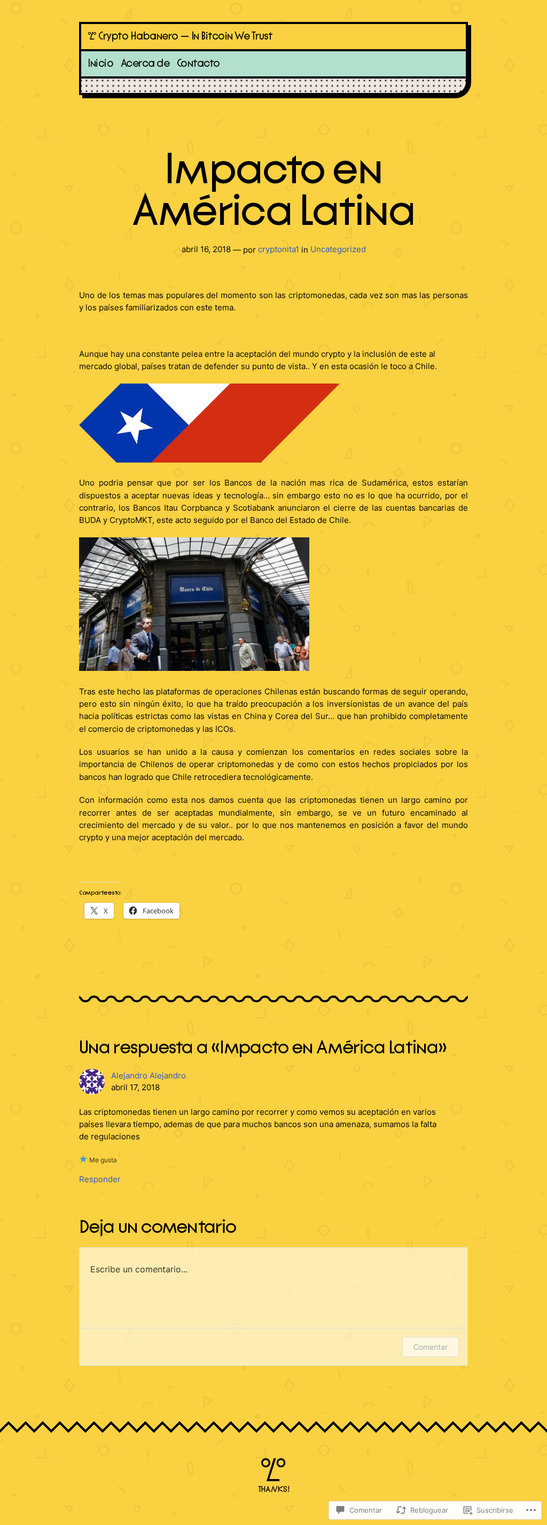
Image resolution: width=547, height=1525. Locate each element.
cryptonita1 (278, 249)
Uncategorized (338, 249)
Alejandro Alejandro (148, 1075)
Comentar (430, 1346)
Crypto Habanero (138, 36)
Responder (100, 1179)
